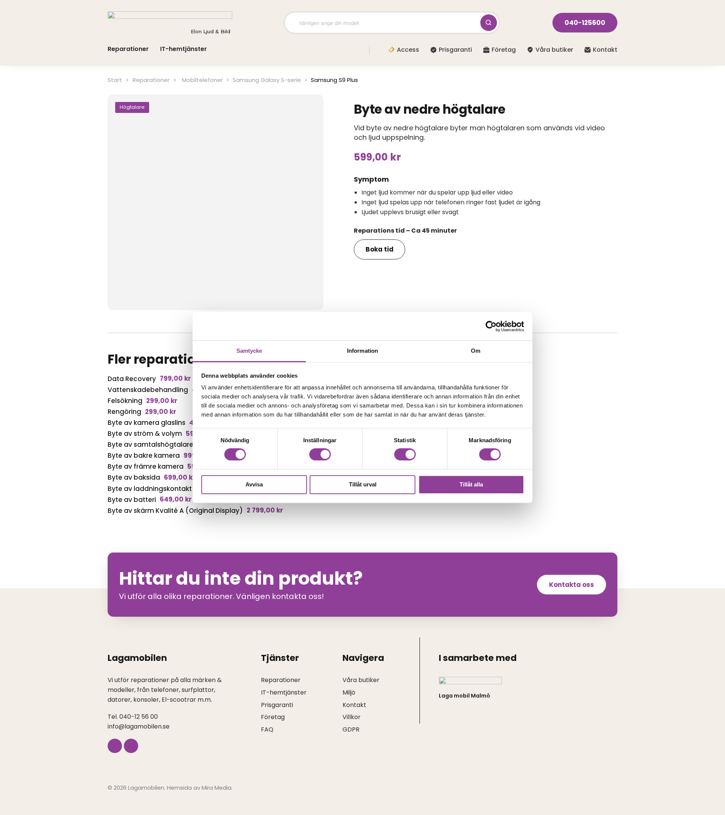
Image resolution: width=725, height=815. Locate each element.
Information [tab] (362, 350)
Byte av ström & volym (145, 433)
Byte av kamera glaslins (146, 422)
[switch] (320, 454)
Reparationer (151, 80)
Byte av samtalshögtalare (150, 444)
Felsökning (125, 401)
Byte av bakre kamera (144, 455)
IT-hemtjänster (183, 48)
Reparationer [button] (128, 48)
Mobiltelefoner (202, 80)
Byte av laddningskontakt (150, 489)
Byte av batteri (132, 499)
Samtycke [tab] (249, 350)
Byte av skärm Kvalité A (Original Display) (175, 510)
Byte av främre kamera (146, 466)
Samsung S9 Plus (334, 80)
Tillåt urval (362, 484)
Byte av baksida (134, 477)
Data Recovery (132, 379)
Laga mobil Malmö (464, 695)
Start (115, 80)
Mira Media (216, 788)
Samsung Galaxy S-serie (267, 80)
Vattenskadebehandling (148, 390)
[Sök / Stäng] (488, 22)
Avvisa (254, 484)
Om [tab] (475, 350)
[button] (132, 107)
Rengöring (124, 412)
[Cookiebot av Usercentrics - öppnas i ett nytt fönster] (491, 326)
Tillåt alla (471, 484)
